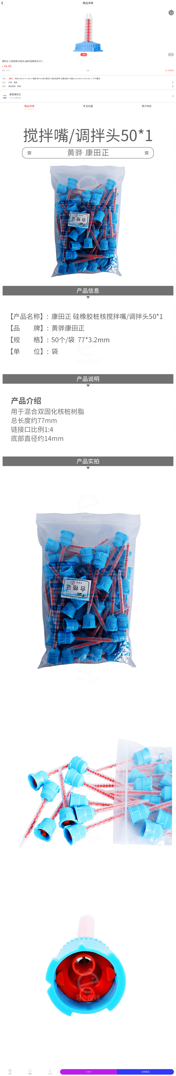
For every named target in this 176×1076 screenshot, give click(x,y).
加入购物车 (88, 1071)
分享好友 (170, 70)
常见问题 (88, 106)
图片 (84, 54)
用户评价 (147, 106)
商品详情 (29, 106)
